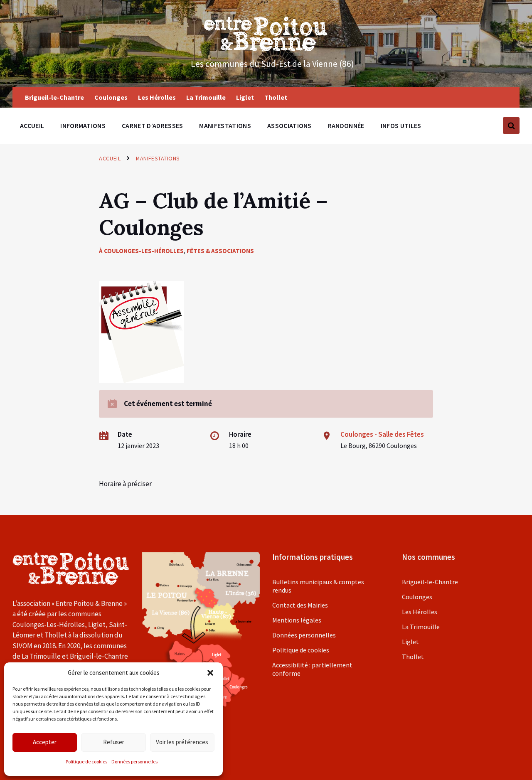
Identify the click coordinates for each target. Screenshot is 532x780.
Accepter (45, 742)
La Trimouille (421, 627)
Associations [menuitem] (289, 125)
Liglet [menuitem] (245, 97)
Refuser (113, 742)
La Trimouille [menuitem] (206, 97)
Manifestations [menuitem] (225, 125)
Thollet (413, 656)
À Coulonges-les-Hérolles (141, 251)
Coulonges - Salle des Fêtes (382, 434)
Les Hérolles (419, 612)
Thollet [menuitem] (275, 97)
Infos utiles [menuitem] (401, 125)
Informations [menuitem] (83, 125)
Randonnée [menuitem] (346, 125)
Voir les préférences (182, 742)
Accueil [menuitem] (32, 125)
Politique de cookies (86, 761)
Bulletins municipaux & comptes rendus (318, 586)
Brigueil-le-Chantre (430, 582)
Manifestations (158, 158)
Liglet (410, 641)
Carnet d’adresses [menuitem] (152, 125)
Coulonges (417, 597)
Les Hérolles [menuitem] (157, 97)
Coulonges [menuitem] (111, 97)
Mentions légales (296, 620)
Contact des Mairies (300, 605)
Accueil (110, 158)
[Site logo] (266, 48)
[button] (210, 673)
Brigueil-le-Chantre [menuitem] (54, 97)
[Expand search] (511, 125)
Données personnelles (134, 761)
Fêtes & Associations (220, 251)
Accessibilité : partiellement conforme (312, 669)
